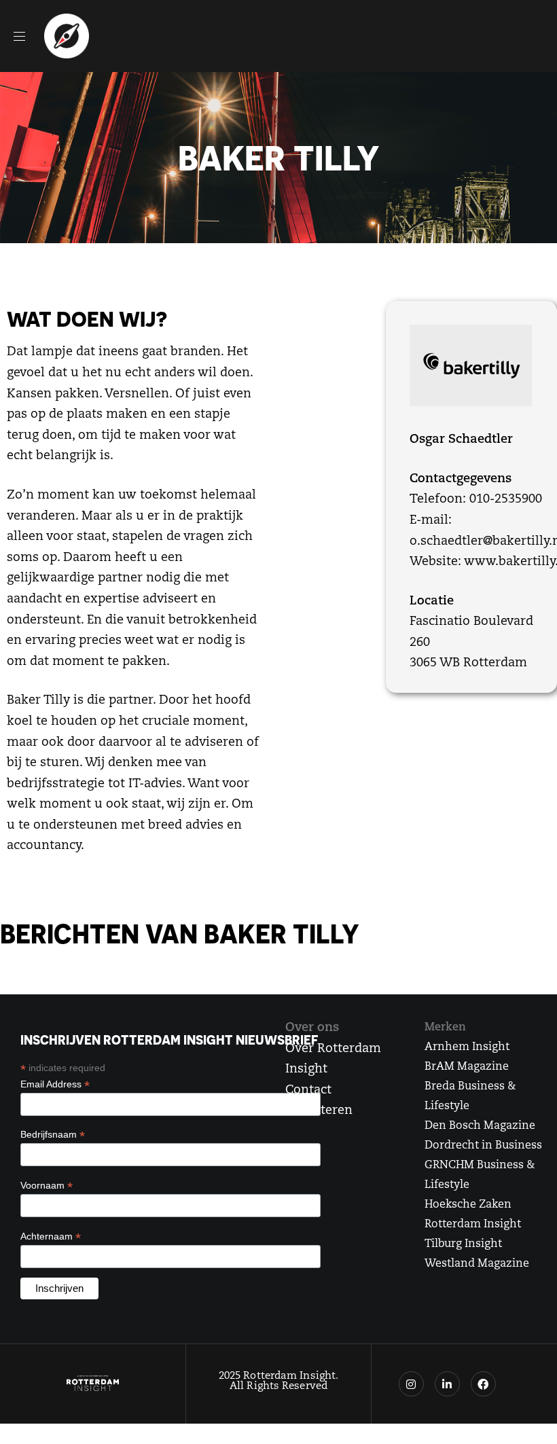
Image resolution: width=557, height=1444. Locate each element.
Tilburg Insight (463, 1244)
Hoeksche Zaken (468, 1204)
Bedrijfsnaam (52, 1134)
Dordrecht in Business (483, 1145)
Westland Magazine (477, 1264)
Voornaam (46, 1185)
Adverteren (319, 1111)
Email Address (55, 1084)
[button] (24, 36)
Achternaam (50, 1236)
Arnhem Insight (467, 1047)
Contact (308, 1091)
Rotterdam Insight (473, 1224)
